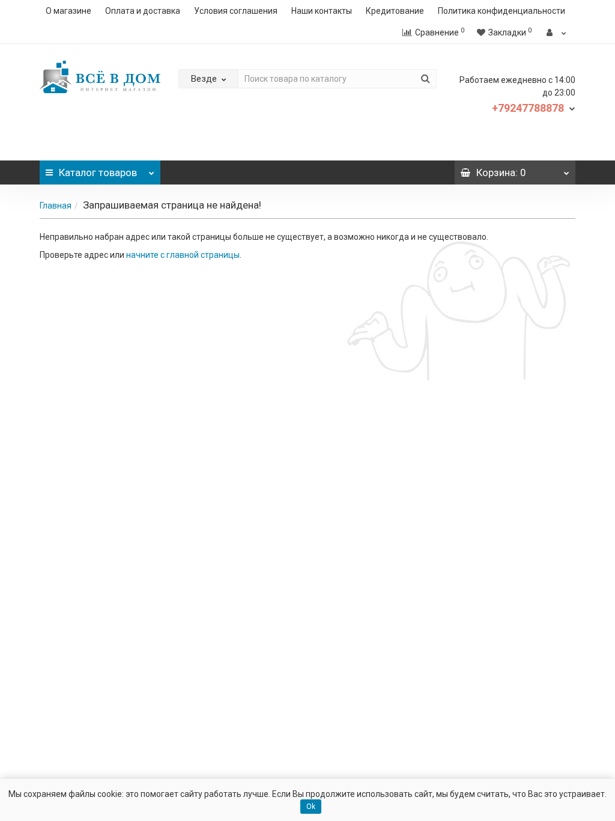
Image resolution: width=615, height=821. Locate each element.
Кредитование (395, 11)
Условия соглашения (235, 11)
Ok (310, 806)
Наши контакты (321, 11)
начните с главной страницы (183, 255)
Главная (55, 205)
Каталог (98, 172)
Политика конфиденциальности (501, 11)
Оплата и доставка (142, 11)
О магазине (68, 11)
